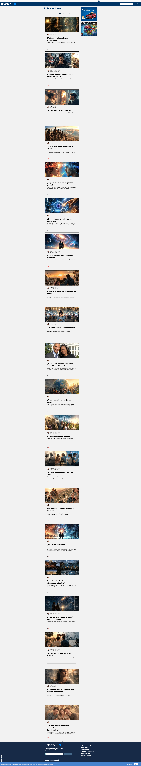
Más (70, 13)
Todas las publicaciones (50, 13)
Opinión (65, 13)
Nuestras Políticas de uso (48, 764)
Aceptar (136, 764)
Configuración (129, 764)
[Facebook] (137, 4)
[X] (135, 4)
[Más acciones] (76, 34)
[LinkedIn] (139, 4)
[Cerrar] (139, 764)
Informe (6, 3)
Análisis (59, 13)
